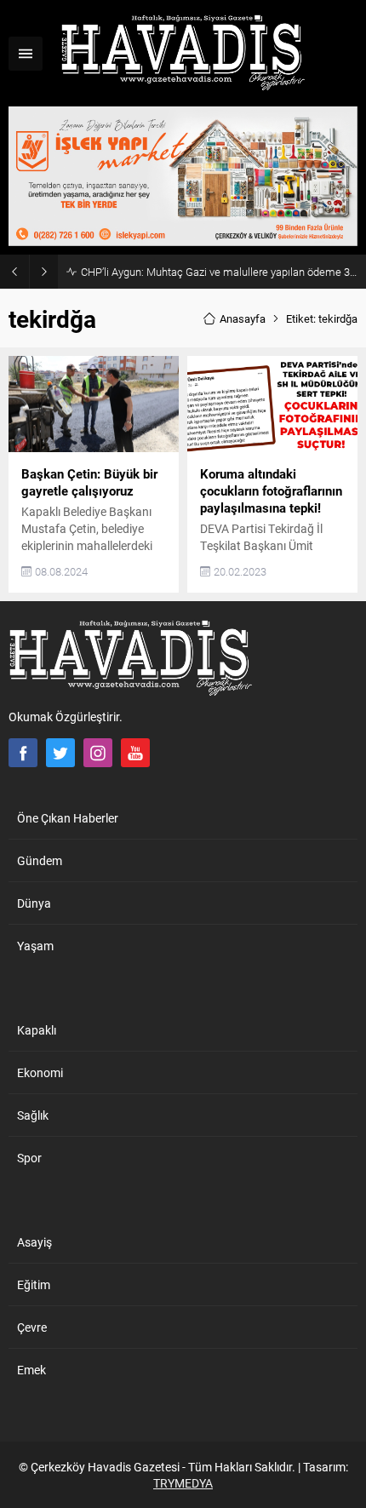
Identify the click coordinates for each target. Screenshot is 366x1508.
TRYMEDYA (183, 1483)
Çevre (32, 1327)
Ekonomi (40, 1072)
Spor (29, 1158)
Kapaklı (36, 1030)
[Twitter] (60, 752)
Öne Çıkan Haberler (67, 818)
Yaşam (35, 945)
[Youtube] (135, 752)
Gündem (39, 860)
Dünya (34, 903)
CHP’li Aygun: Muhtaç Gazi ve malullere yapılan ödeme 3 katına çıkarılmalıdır (219, 271)
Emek (31, 1370)
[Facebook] (23, 752)
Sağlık (33, 1115)
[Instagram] (97, 752)
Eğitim (33, 1284)
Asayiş (34, 1242)
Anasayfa (243, 318)
